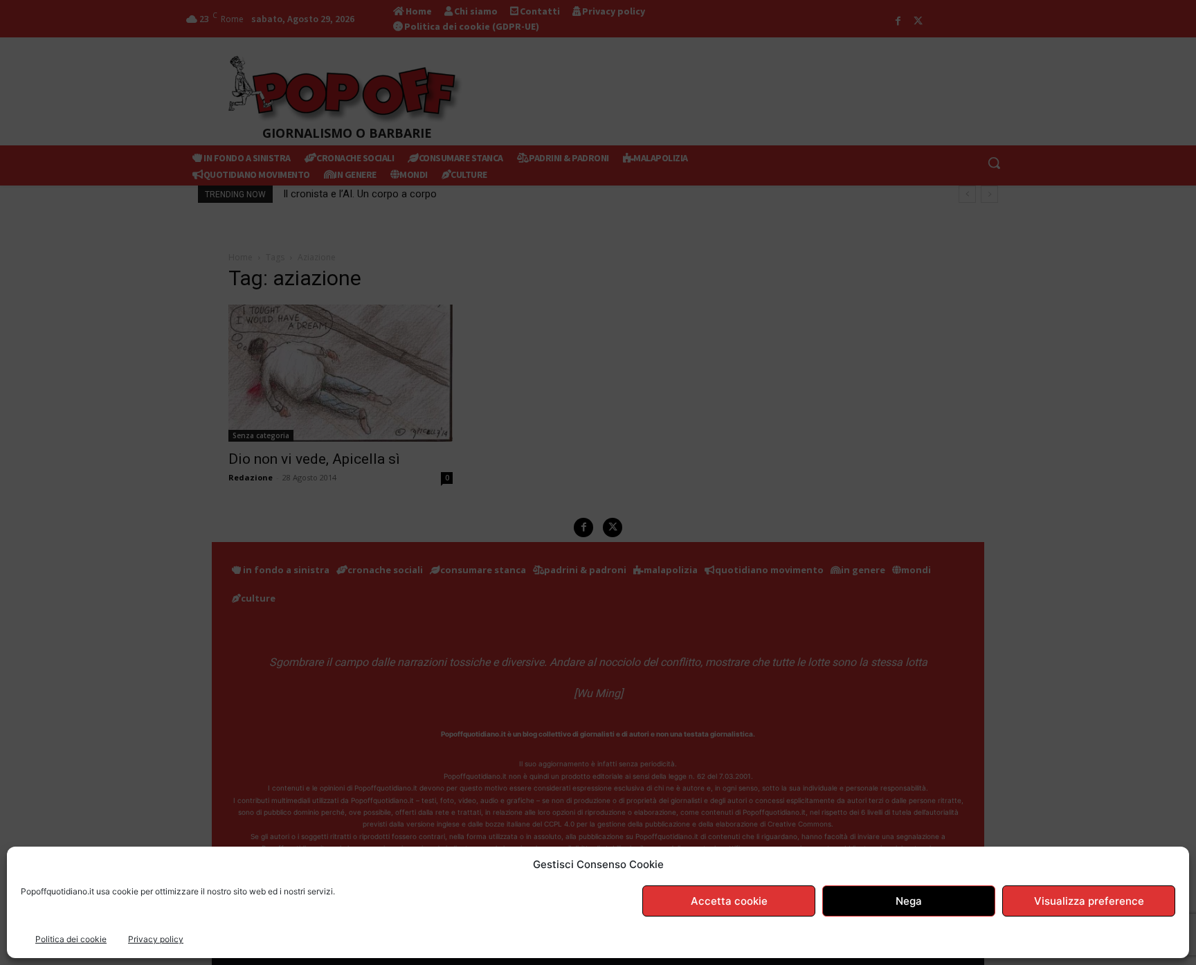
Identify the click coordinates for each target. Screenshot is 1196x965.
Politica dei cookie (71, 939)
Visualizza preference (1089, 901)
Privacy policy (155, 939)
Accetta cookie (729, 901)
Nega (909, 901)
